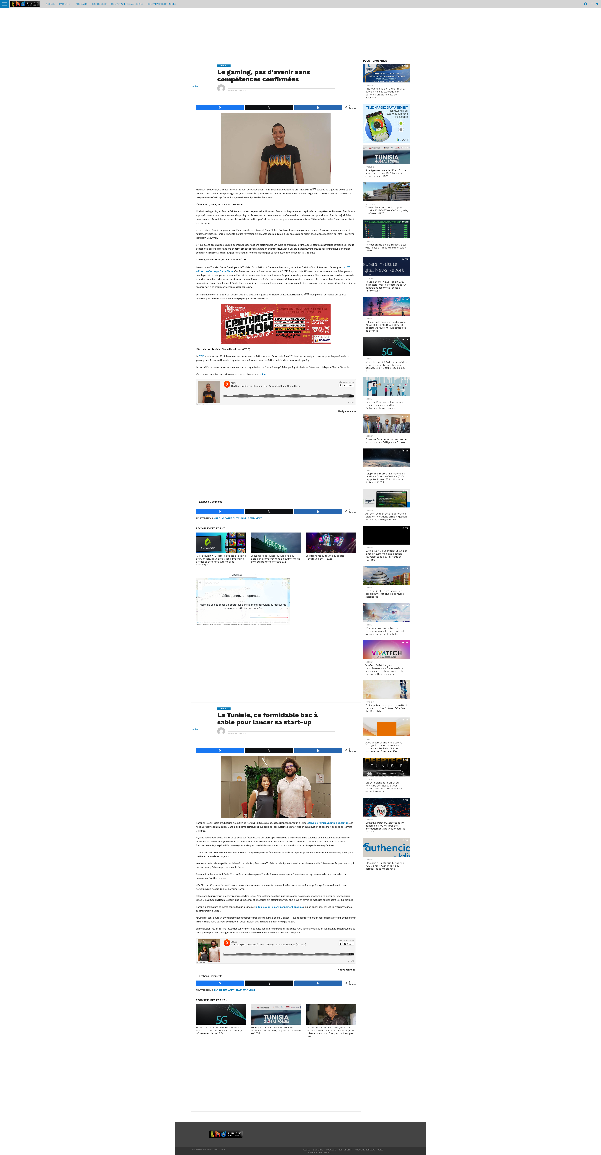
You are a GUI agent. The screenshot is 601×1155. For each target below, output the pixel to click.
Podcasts (81, 4)
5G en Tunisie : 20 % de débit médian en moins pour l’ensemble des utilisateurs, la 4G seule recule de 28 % (219, 1030)
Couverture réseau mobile (127, 4)
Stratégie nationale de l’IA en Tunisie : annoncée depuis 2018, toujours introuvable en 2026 (276, 1030)
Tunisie (251, 990)
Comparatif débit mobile (161, 4)
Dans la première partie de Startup (328, 822)
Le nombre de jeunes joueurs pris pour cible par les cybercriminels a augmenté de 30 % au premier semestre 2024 (275, 558)
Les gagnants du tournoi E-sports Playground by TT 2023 (325, 557)
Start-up (241, 990)
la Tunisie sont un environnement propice (279, 906)
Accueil (50, 4)
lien (264, 373)
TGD (201, 356)
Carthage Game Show (226, 518)
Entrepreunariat (224, 990)
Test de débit (99, 4)
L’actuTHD (65, 4)
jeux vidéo (256, 518)
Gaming (244, 518)
